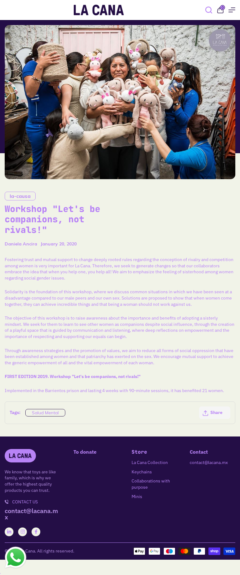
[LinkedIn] (9, 531)
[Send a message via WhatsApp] (15, 557)
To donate (85, 452)
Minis (137, 496)
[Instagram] (22, 531)
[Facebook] (36, 531)
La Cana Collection (150, 462)
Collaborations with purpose (151, 484)
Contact (199, 452)
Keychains (142, 472)
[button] (214, 413)
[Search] (208, 10)
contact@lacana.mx (31, 514)
